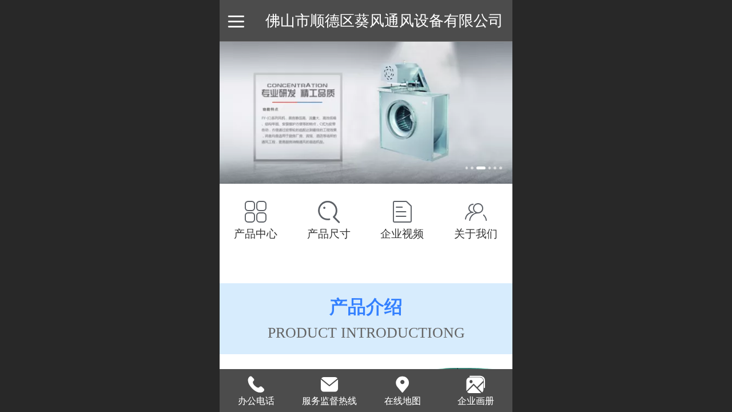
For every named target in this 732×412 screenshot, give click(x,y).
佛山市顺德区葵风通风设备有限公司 (384, 21)
